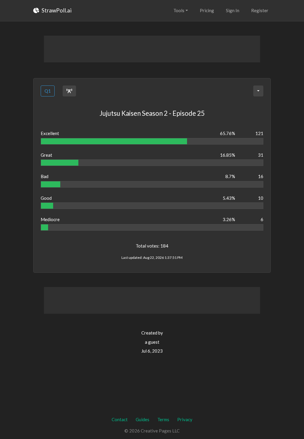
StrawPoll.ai (56, 10)
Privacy (184, 419)
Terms (163, 419)
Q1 (48, 90)
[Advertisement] (152, 49)
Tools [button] (178, 10)
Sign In (232, 10)
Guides (142, 419)
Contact (120, 419)
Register (259, 10)
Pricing (207, 10)
